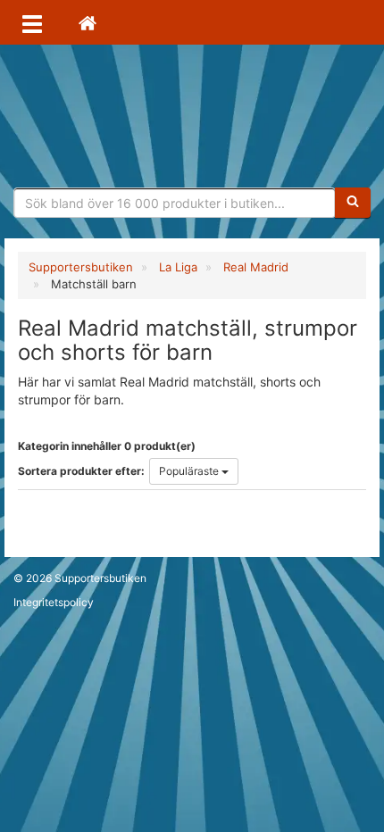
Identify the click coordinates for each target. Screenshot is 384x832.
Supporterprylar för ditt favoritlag (192, 116)
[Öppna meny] (32, 22)
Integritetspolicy (53, 602)
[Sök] (353, 202)
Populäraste (190, 471)
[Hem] (87, 22)
